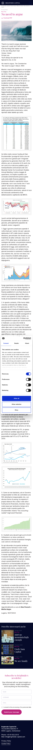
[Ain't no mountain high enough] (7, 636)
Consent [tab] (6, 343)
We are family (21, 661)
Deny (16, 410)
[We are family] (7, 660)
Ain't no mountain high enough (22, 637)
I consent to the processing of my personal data (17, 707)
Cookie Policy (5, 744)
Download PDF (8, 18)
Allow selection (16, 404)
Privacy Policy (6, 741)
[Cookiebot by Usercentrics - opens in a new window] (23, 338)
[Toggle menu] (30, 3)
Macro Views (3, 11)
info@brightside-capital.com (15, 737)
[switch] (28, 379)
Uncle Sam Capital (20, 650)
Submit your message (11, 712)
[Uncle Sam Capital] (7, 649)
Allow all (16, 398)
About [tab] (27, 343)
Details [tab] (16, 343)
